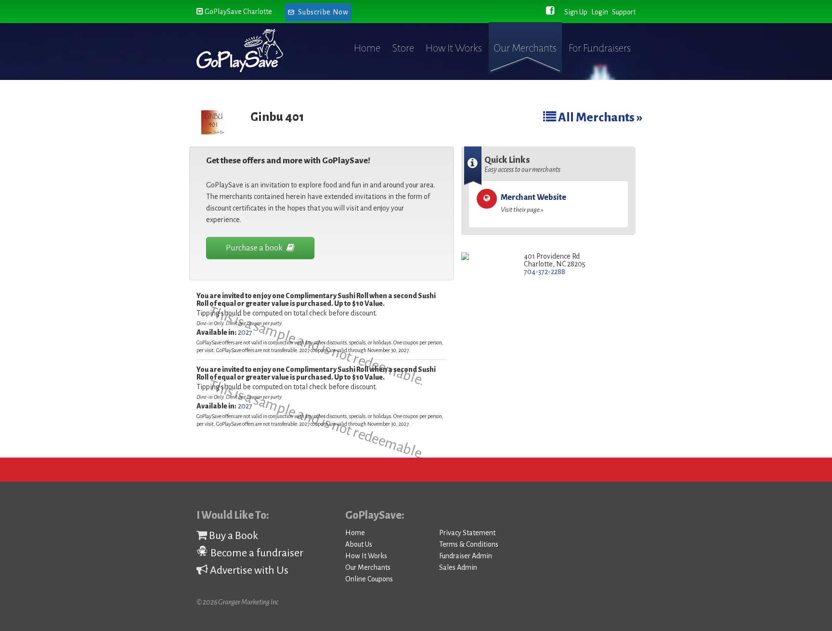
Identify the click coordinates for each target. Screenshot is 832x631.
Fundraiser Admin (465, 556)
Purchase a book (255, 248)
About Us (358, 544)
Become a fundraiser (255, 553)
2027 (245, 332)
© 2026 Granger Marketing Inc (237, 602)
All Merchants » (599, 117)
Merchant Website (533, 203)
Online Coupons (369, 579)
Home (367, 48)
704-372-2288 (544, 272)
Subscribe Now (323, 12)
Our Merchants (525, 48)
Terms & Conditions (468, 544)
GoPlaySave (248, 50)
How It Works (454, 48)
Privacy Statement (467, 533)
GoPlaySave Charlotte (237, 11)
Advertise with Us (248, 570)
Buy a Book (232, 535)
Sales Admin (458, 567)
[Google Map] (485, 257)
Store (403, 48)
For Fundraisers (600, 48)
